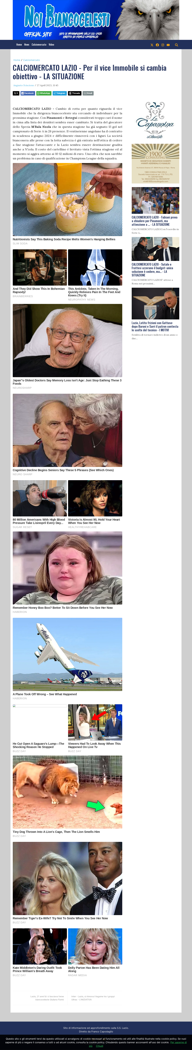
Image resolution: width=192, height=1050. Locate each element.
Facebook (29, 93)
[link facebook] (157, 44)
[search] (176, 44)
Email (89, 93)
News (26, 44)
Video (51, 44)
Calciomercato (39, 44)
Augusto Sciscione (23, 85)
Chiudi (99, 1045)
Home (19, 44)
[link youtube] (168, 44)
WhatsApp (45, 93)
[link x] (152, 44)
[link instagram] (162, 44)
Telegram (60, 93)
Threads (76, 93)
